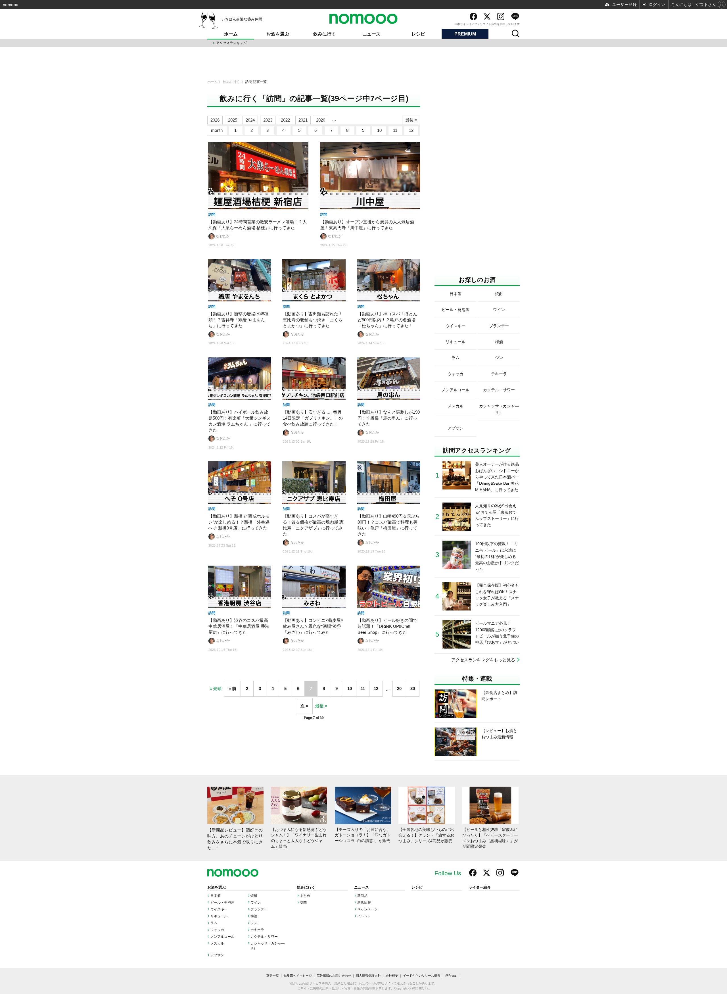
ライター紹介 (480, 887)
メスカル (217, 943)
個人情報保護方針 (368, 975)
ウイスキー (218, 909)
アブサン (217, 955)
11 (395, 130)
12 (411, 130)
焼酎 (253, 896)
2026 (215, 120)
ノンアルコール (222, 937)
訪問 (303, 903)
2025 (232, 120)
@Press (451, 975)
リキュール (218, 916)
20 (399, 688)
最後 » (411, 120)
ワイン (255, 903)
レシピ (418, 34)
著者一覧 (272, 975)
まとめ (305, 896)
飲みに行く (324, 34)
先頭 (217, 688)
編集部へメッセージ (298, 975)
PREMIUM (465, 34)
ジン (253, 923)
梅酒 (253, 916)
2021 (303, 120)
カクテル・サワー (264, 937)
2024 (250, 120)
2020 (320, 120)
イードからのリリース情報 (421, 975)
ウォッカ (217, 930)
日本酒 (215, 896)
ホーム (231, 34)
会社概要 (392, 975)
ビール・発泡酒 (222, 903)
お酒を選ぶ (277, 34)
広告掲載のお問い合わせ (334, 975)
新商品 (362, 896)
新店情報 (364, 903)
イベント (364, 916)
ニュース (371, 34)
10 (379, 130)
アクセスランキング (231, 43)
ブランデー (259, 909)
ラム (213, 923)
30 (412, 688)
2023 (267, 120)
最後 (319, 705)
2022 (285, 120)
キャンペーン (367, 909)
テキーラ (257, 930)
